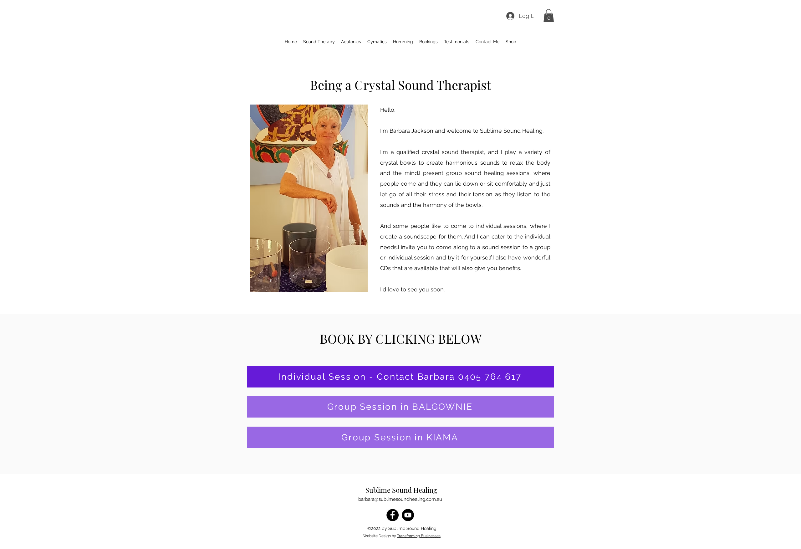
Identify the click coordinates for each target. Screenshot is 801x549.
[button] (548, 15)
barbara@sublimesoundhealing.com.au (400, 499)
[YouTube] (408, 515)
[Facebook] (392, 515)
